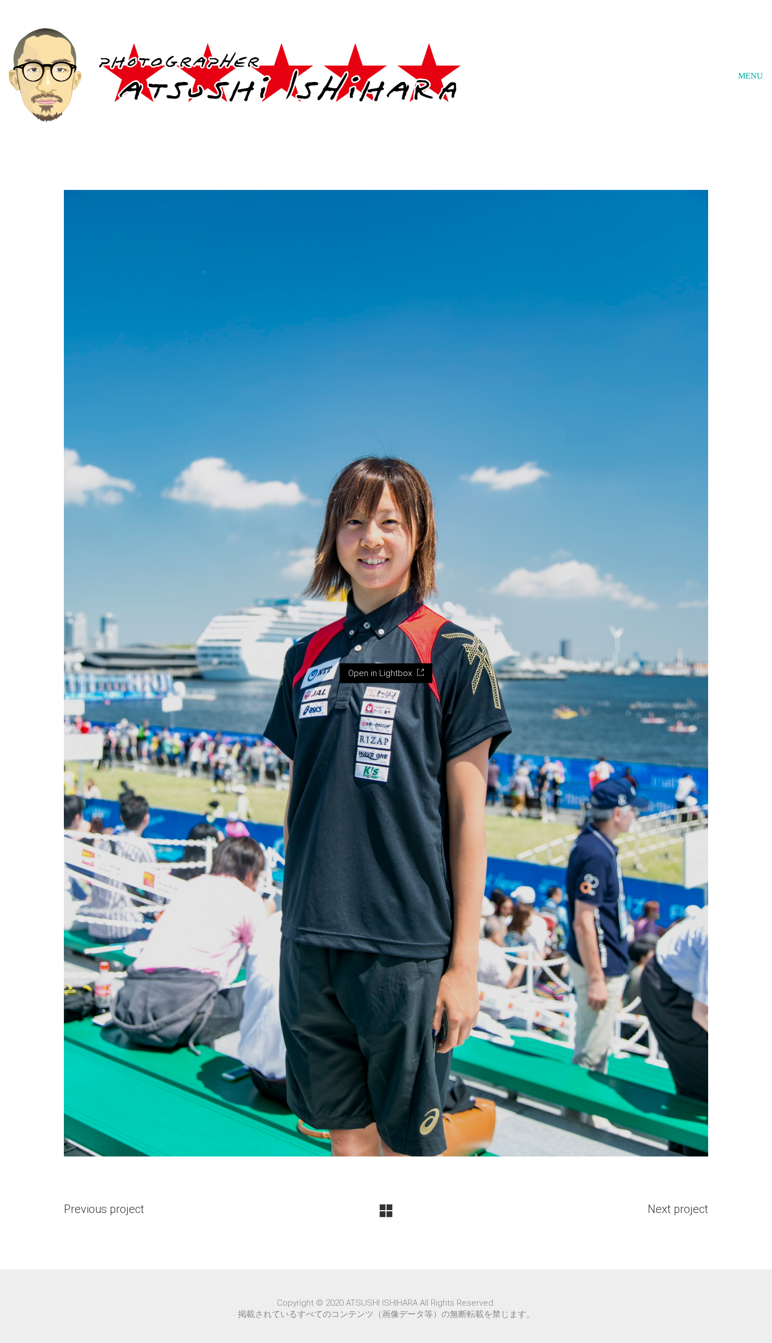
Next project (678, 1209)
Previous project (104, 1209)
